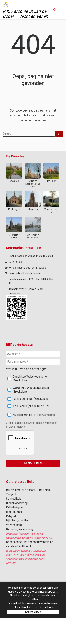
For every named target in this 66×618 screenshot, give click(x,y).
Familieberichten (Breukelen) (30, 398)
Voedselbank (14, 525)
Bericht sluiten (33, 612)
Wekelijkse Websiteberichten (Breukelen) (31, 389)
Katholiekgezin (15, 507)
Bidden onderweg (17, 503)
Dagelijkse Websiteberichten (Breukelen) (30, 378)
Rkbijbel (11, 516)
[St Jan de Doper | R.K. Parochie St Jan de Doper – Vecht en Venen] (6, 4)
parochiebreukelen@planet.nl (25, 273)
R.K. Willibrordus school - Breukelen (28, 490)
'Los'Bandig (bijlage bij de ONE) (32, 406)
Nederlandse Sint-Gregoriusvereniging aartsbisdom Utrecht (29, 544)
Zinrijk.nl (11, 494)
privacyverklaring (44, 414)
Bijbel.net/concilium (18, 520)
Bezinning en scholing (19, 529)
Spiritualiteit (13, 498)
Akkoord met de (34, 414)
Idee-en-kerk (14, 512)
